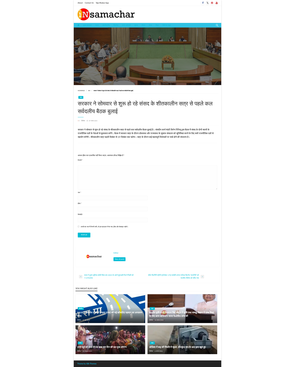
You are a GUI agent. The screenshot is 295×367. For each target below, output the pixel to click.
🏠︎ (78, 25)
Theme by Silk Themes (86, 364)
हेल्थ (150, 25)
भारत (97, 25)
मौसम (143, 25)
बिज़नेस (115, 25)
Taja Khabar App (102, 3)
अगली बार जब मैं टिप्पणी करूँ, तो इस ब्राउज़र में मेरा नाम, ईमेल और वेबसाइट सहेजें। (104, 227)
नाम (79, 192)
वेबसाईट (80, 214)
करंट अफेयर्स (126, 25)
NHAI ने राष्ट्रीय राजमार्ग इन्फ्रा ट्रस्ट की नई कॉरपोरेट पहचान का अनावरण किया (109, 314)
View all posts (119, 259)
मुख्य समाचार (87, 25)
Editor (83, 120)
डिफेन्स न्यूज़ (166, 25)
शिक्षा (157, 25)
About (80, 3)
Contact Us (89, 3)
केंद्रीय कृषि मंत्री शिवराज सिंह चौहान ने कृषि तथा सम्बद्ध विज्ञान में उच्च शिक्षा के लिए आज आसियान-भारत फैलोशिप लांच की (181, 314)
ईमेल (80, 203)
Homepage (81, 90)
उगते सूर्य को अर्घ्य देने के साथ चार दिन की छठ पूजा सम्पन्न (102, 347)
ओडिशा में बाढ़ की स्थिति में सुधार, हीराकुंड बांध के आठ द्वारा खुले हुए (177, 347)
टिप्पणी (80, 160)
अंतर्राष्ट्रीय (106, 25)
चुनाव (136, 25)
